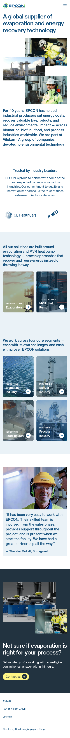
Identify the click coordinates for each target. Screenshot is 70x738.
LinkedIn (7, 716)
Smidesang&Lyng (24, 729)
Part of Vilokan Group (14, 708)
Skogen (43, 729)
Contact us (13, 676)
